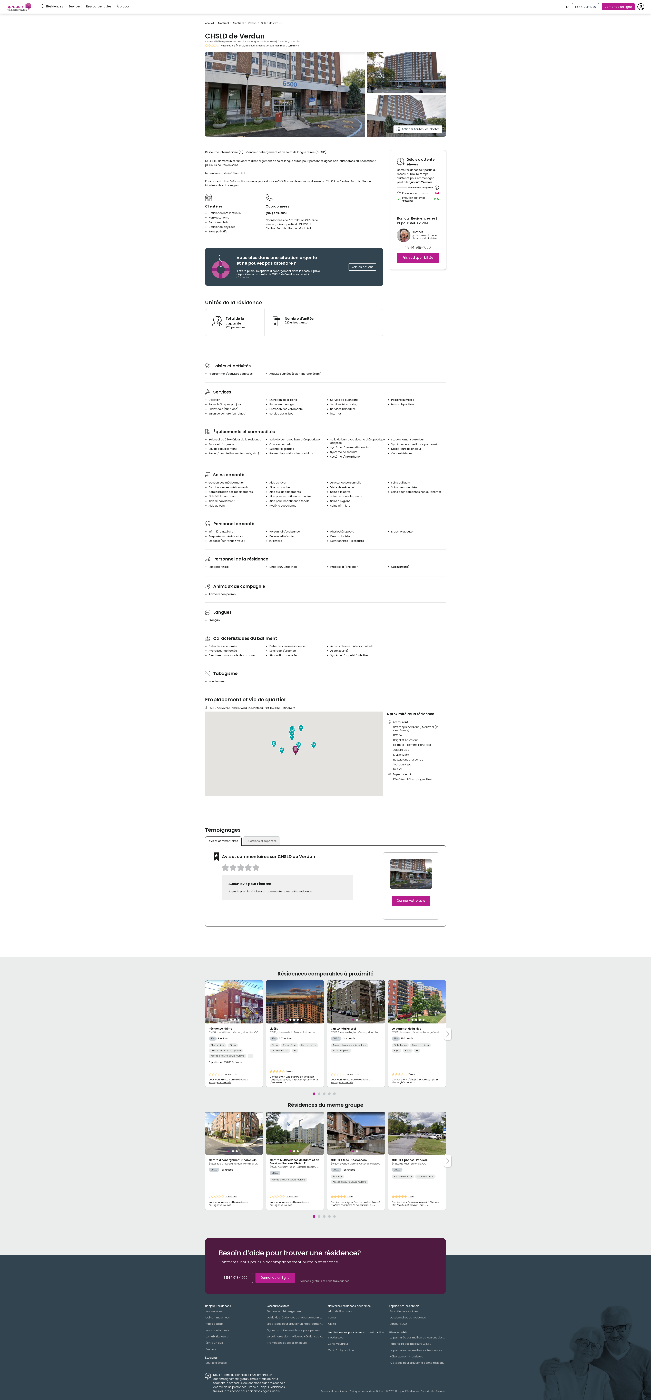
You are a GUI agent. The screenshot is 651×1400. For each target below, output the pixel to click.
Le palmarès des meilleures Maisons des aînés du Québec (418, 1337)
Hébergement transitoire (406, 1356)
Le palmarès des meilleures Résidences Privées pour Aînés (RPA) (295, 1336)
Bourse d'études (216, 1363)
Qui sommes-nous (217, 1317)
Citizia (332, 1324)
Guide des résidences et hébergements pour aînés (295, 1317)
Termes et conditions (334, 1391)
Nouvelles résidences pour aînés (349, 1306)
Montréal (223, 23)
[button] (313, 745)
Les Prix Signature (217, 1336)
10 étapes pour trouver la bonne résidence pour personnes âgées (418, 1363)
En (567, 6)
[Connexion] (640, 6)
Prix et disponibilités (417, 257)
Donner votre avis (411, 900)
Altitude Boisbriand (340, 1311)
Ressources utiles (98, 6)
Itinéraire (289, 708)
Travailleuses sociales (404, 1311)
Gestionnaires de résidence (408, 1317)
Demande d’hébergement (284, 1311)
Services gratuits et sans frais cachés (324, 1281)
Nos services (213, 1311)
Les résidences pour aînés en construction (356, 1332)
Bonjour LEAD (398, 1324)
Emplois (210, 1349)
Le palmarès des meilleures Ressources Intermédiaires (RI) (418, 1350)
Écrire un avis (214, 1343)
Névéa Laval (336, 1337)
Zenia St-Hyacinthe (341, 1350)
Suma (332, 1317)
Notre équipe (214, 1324)
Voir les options (362, 267)
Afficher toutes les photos (421, 129)
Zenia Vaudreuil (338, 1344)
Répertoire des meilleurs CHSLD (410, 1344)
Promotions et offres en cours (287, 1343)
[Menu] (19, 7)
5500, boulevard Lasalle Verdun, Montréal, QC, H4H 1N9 (269, 45)
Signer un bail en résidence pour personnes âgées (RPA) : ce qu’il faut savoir (295, 1330)
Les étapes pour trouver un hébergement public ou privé (295, 1324)
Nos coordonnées (217, 1330)
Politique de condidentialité (366, 1391)
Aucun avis (227, 45)
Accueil (209, 23)
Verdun (252, 23)
